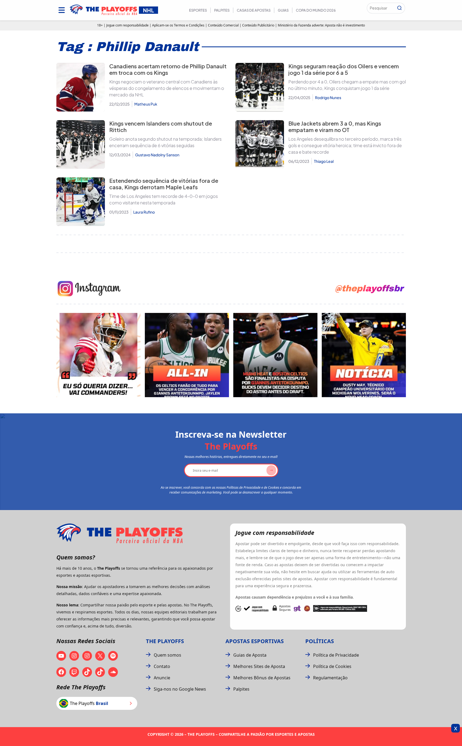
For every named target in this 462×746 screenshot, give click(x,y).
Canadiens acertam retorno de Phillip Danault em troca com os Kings (168, 69)
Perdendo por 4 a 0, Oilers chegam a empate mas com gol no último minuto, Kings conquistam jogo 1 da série (347, 85)
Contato (162, 666)
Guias (283, 10)
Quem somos (167, 655)
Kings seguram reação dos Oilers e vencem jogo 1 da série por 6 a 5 (343, 69)
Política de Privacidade (336, 655)
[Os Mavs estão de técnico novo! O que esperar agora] (364, 355)
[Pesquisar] (399, 8)
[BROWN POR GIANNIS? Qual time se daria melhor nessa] (187, 355)
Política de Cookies (332, 666)
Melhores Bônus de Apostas (261, 678)
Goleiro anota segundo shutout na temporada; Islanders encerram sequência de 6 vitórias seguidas (165, 142)
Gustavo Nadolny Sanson (157, 155)
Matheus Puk (145, 104)
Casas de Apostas (254, 10)
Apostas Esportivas (254, 641)
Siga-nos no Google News (180, 689)
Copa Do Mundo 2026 (316, 10)
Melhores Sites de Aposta (259, 666)
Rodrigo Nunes (328, 97)
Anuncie (162, 678)
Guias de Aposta (249, 655)
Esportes (198, 10)
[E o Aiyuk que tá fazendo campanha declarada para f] (98, 355)
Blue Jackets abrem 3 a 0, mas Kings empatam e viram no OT (334, 126)
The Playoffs (165, 641)
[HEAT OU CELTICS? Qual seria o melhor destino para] (275, 355)
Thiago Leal (324, 161)
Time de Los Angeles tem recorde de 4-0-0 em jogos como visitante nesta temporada (163, 199)
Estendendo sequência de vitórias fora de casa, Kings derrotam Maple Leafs (163, 183)
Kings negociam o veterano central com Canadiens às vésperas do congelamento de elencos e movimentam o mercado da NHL (166, 88)
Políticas (319, 641)
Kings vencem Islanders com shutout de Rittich (160, 126)
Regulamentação (330, 678)
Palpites (222, 10)
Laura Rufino (144, 212)
